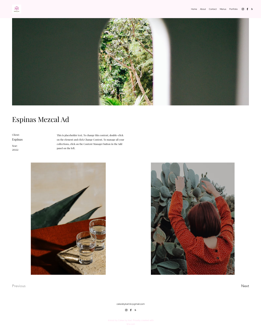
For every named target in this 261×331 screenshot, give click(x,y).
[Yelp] (251, 9)
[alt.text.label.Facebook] (247, 9)
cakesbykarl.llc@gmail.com (131, 304)
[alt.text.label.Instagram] (242, 9)
